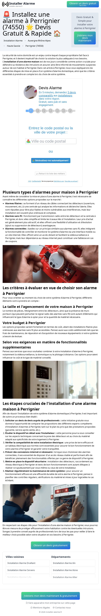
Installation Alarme (13, 40)
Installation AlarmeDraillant (21, 563)
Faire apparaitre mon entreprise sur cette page (51, 602)
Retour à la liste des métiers (51, 173)
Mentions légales (41, 607)
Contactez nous (63, 607)
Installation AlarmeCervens (21, 570)
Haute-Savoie (13, 45)
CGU (29, 181)
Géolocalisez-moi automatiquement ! (52, 160)
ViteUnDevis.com (59, 181)
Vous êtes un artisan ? (71, 181)
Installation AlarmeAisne (65, 570)
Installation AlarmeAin (64, 563)
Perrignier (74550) (34, 45)
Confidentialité (36, 181)
